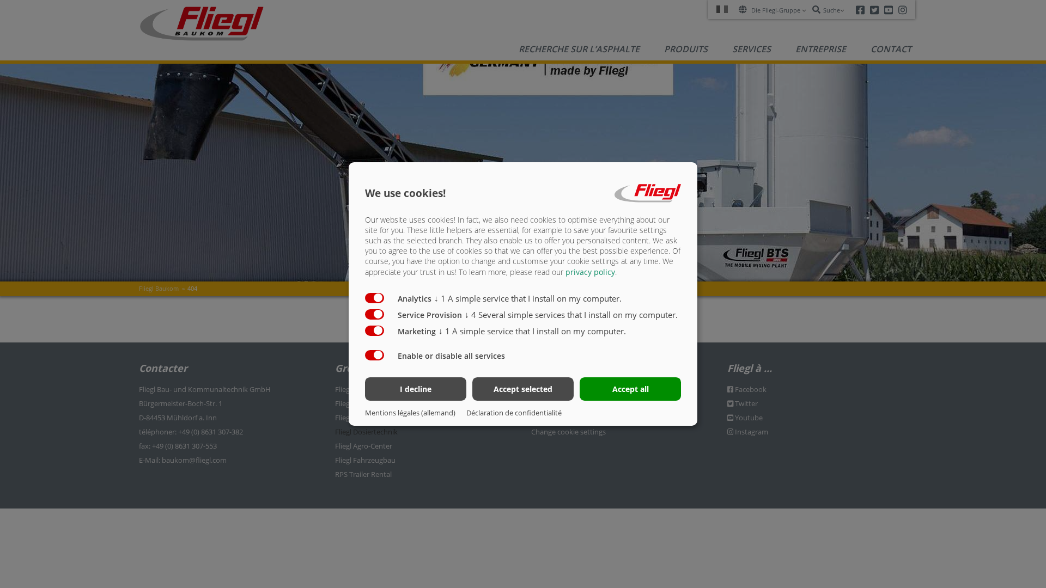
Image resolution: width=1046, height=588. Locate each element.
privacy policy (590, 272)
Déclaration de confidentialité (514, 413)
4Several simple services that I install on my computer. (571, 314)
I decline (415, 389)
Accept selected (523, 389)
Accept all (630, 389)
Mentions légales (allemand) (410, 413)
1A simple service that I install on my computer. (528, 298)
